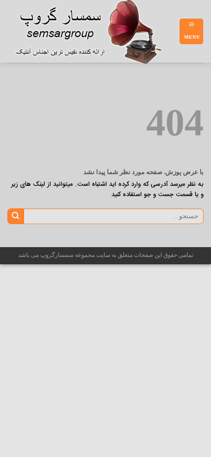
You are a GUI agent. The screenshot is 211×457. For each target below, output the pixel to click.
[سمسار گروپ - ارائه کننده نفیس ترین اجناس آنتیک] (93, 32)
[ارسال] (15, 216)
